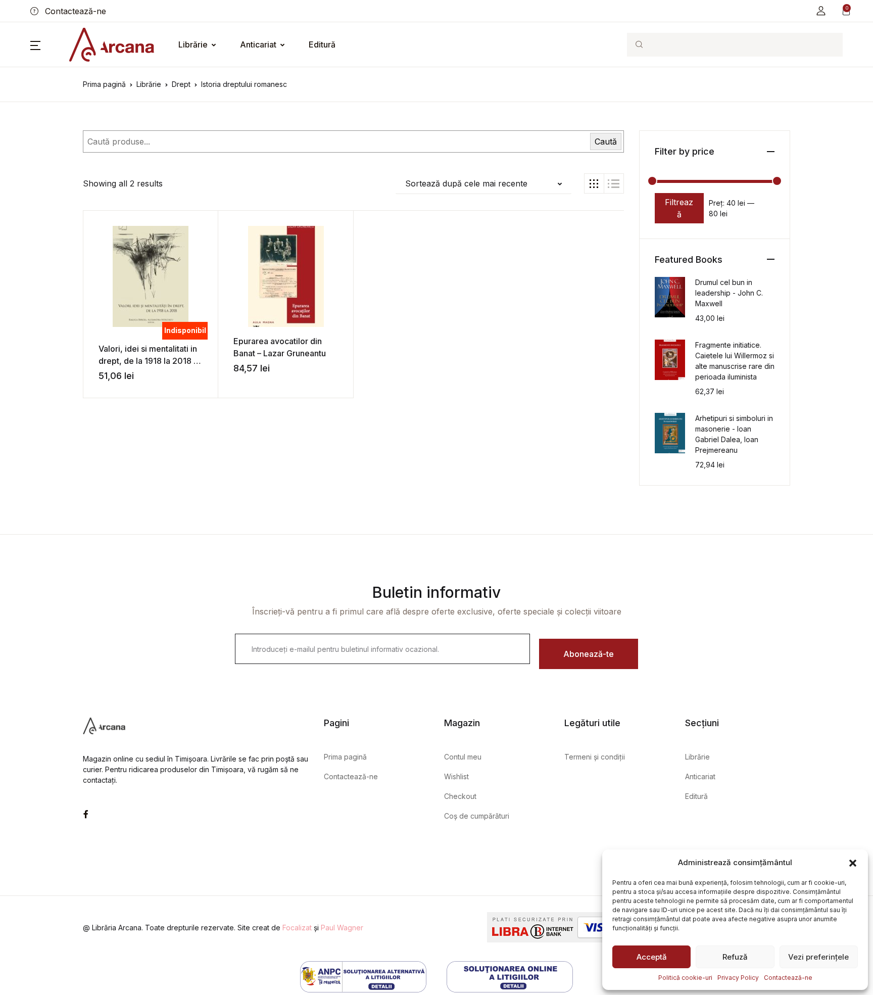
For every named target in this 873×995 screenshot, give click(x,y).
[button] (853, 863)
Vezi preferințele (818, 957)
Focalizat (297, 927)
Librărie (193, 44)
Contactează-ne (788, 977)
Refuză (735, 957)
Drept (181, 84)
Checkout (460, 796)
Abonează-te (588, 654)
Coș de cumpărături (476, 816)
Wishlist (456, 776)
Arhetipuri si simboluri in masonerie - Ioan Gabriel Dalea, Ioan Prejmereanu (734, 434)
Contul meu (462, 756)
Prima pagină (104, 84)
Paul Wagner (342, 927)
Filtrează (679, 208)
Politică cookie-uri (685, 977)
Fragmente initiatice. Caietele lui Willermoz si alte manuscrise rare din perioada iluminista (734, 361)
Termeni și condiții (594, 756)
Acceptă (652, 957)
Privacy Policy (738, 977)
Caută (606, 141)
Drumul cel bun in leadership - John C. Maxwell (729, 293)
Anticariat (258, 44)
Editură (322, 44)
